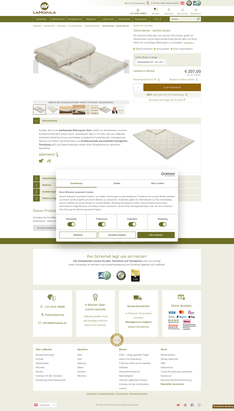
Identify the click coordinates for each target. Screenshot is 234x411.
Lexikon (123, 388)
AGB (163, 363)
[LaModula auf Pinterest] (185, 405)
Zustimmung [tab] (76, 183)
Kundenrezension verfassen (50, 228)
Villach (80, 367)
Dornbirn (81, 371)
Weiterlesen (188, 43)
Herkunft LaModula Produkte (133, 380)
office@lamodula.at (54, 322)
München (82, 376)
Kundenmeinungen (45, 355)
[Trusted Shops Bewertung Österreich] (121, 275)
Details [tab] (117, 183)
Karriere (39, 371)
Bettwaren (62, 26)
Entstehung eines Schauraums (51, 380)
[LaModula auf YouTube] (178, 405)
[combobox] (185, 19)
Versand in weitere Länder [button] (181, 79)
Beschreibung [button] (50, 120)
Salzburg (81, 363)
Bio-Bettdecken (75, 26)
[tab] (117, 121)
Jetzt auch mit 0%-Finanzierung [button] (165, 94)
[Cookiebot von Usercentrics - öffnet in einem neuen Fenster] (163, 174)
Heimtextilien (49, 26)
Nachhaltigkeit (126, 376)
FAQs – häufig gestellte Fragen (134, 355)
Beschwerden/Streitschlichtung (176, 380)
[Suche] (198, 19)
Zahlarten (123, 367)
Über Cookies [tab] (157, 183)
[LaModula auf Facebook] (192, 405)
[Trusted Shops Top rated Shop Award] (135, 275)
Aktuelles (40, 367)
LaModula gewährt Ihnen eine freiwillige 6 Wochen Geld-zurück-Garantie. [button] (95, 320)
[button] (135, 3)
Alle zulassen (155, 235)
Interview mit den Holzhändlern (134, 384)
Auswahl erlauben (117, 235)
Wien (79, 355)
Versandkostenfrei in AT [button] (144, 79)
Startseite (37, 26)
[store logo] (44, 8)
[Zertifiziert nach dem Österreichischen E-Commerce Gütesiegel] (104, 275)
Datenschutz (167, 367)
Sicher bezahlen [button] (181, 305)
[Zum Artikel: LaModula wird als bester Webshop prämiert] (117, 340)
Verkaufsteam (42, 363)
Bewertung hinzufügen (143, 26)
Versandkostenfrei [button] (138, 306)
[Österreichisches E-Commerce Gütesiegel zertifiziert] (197, 3)
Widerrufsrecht (168, 355)
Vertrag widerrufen (169, 359)
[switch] (102, 224)
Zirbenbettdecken (92, 26)
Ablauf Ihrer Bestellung (130, 359)
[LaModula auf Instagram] (199, 405)
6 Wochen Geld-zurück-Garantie (135, 363)
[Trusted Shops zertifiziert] (189, 3)
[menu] (99, 19)
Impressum (166, 376)
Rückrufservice (54, 314)
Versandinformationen (129, 371)
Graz (79, 359)
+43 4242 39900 (54, 306)
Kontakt (39, 359)
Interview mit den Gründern (49, 376)
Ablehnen (78, 235)
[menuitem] (41, 19)
